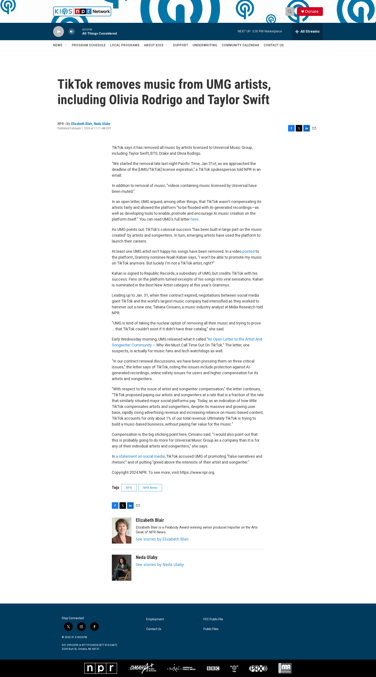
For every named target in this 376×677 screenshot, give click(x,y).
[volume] (71, 32)
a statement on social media (140, 456)
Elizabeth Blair (81, 123)
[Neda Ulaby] (121, 568)
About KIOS (154, 45)
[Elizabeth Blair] (121, 530)
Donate (312, 11)
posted (248, 251)
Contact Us (274, 45)
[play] (58, 31)
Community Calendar (240, 45)
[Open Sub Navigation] (65, 45)
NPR (129, 487)
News (57, 45)
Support (180, 45)
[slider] (78, 31)
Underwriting (205, 45)
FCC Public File (213, 619)
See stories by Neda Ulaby (160, 564)
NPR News (150, 487)
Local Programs (125, 45)
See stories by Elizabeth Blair (162, 539)
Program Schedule (89, 45)
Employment (155, 619)
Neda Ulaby (102, 123)
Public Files (210, 629)
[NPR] (100, 668)
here (194, 219)
